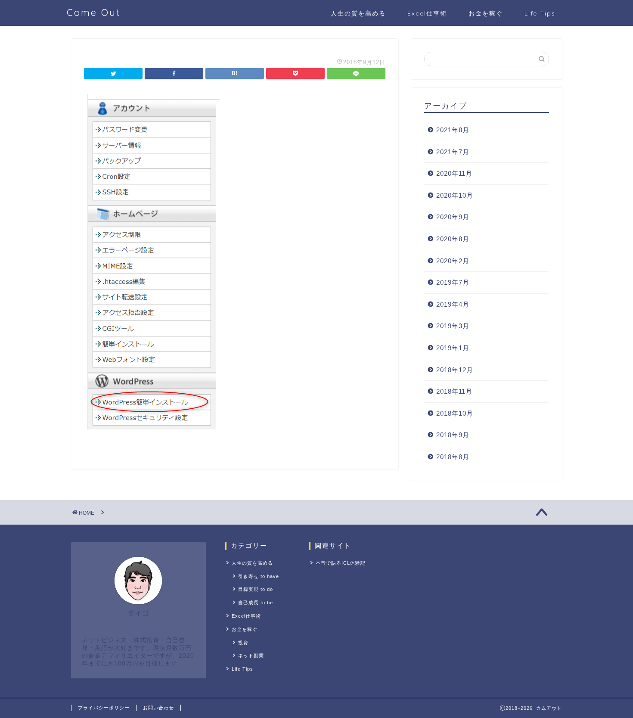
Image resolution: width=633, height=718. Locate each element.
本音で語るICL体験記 (341, 563)
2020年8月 (452, 238)
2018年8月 (452, 456)
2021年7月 (452, 151)
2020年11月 (454, 173)
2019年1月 (452, 347)
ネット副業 (251, 655)
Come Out (94, 12)
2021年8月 (452, 130)
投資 (243, 642)
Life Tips (539, 13)
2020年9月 (452, 217)
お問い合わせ (158, 707)
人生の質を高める (358, 13)
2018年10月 (454, 413)
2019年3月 (452, 325)
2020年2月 (452, 260)
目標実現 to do (255, 589)
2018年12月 (454, 369)
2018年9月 (452, 434)
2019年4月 (452, 304)
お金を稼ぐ (486, 13)
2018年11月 (454, 391)
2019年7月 (452, 282)
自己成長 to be (255, 602)
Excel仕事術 (427, 13)
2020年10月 (454, 195)
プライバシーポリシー (104, 707)
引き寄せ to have (258, 576)
